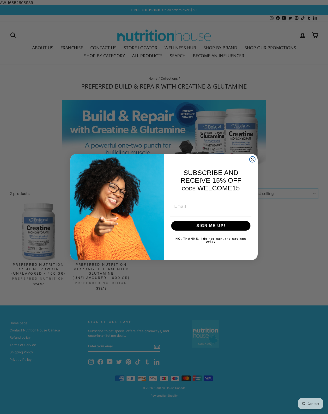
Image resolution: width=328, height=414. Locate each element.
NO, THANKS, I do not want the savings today (211, 240)
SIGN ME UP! (210, 226)
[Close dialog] (252, 159)
